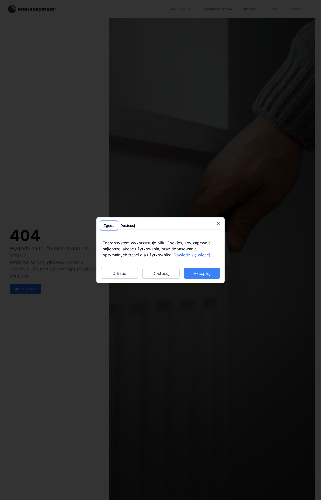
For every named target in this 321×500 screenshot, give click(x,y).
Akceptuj (202, 273)
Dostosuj (160, 273)
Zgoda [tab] (109, 225)
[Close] (218, 223)
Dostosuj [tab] (127, 225)
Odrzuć (119, 273)
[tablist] (160, 225)
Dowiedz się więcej (191, 254)
